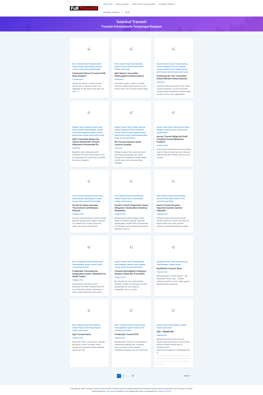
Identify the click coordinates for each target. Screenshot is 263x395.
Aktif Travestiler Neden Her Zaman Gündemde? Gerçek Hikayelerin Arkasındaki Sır (85, 142)
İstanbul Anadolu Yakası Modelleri (89, 64)
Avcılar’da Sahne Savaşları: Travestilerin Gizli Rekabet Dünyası (85, 208)
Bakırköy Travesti (91, 127)
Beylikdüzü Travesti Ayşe (169, 268)
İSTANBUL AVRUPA (166, 4)
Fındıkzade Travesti (84, 262)
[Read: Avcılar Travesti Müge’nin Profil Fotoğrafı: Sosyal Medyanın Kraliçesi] (173, 112)
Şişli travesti (111, 391)
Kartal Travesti (162, 72)
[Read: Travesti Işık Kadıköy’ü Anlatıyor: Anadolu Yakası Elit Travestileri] (131, 247)
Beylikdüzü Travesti (170, 66)
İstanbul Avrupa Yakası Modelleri (83, 66)
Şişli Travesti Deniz (81, 334)
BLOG (127, 12)
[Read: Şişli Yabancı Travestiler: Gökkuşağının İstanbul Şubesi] (131, 49)
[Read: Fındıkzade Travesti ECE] (131, 310)
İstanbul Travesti (122, 4)
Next (187, 376)
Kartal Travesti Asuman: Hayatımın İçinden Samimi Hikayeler (169, 208)
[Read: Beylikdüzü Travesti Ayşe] (173, 247)
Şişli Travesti (125, 69)
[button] (175, 4)
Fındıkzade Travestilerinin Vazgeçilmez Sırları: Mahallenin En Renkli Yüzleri (89, 274)
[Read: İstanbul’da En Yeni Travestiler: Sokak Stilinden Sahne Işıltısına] (173, 49)
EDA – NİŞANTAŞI (165, 331)
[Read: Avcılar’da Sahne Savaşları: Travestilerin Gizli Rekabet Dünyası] (89, 181)
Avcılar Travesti (175, 64)
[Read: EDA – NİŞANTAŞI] (173, 310)
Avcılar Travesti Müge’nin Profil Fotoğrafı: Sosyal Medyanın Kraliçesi (172, 139)
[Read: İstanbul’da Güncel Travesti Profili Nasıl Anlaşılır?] (89, 49)
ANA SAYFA (108, 4)
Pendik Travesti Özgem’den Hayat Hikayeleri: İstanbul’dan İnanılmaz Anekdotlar (131, 208)
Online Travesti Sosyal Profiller (144, 4)
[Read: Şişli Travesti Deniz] (89, 310)
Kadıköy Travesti (181, 69)
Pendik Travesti (173, 72)
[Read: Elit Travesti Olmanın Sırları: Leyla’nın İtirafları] (131, 112)
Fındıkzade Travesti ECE (126, 334)
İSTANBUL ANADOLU (111, 12)
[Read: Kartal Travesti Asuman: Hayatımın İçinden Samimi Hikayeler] (173, 181)
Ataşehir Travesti (163, 64)
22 (133, 376)
